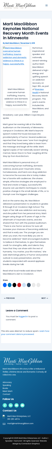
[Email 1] (22, 405)
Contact (6, 394)
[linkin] (11, 405)
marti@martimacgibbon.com (20, 423)
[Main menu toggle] (46, 5)
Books (5, 388)
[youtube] (16, 405)
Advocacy (7, 382)
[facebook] (5, 405)
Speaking (7, 385)
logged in (23, 316)
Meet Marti (7, 391)
